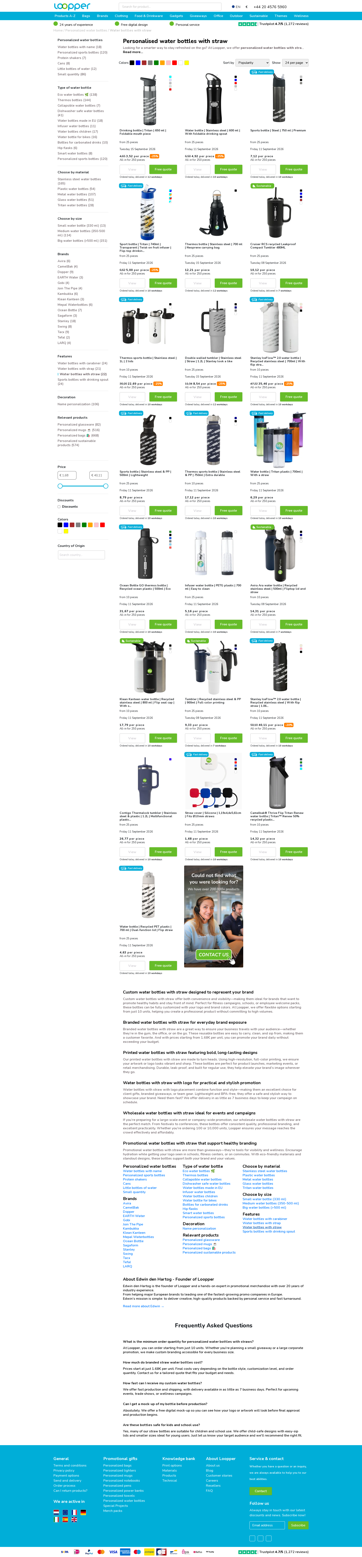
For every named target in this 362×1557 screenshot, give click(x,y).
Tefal (127, 1262)
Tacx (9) (63, 332)
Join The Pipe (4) (70, 288)
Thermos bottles (195, 1175)
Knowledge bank (178, 1459)
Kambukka (131, 1228)
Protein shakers (135, 1179)
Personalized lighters (119, 1470)
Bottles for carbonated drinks (205, 1204)
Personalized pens (117, 1485)
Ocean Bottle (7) (70, 310)
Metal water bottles (258, 1179)
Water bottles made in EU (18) (80, 121)
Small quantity (134, 1192)
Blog (209, 1470)
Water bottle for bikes (200, 1200)
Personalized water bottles (86, 30)
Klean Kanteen (134, 1232)
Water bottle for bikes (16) (77, 137)
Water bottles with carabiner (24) (82, 363)
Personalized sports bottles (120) (82, 52)
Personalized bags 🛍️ (199, 1248)
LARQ (127, 1266)
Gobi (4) (63, 283)
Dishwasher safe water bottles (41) (81, 113)
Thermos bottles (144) (74, 100)
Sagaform (130, 1245)
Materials (169, 1470)
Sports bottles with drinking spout (269, 1231)
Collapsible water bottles (202, 1179)
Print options (172, 1465)
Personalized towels (119, 1495)
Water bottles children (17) (78, 131)
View (132, 169)
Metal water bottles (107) (77, 194)
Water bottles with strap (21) (79, 369)
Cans (127, 1183)
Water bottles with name (142, 1171)
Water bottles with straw (130, 30)
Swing (128, 1253)
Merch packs (112, 1511)
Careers (212, 1480)
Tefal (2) (64, 337)
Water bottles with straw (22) (83, 374)
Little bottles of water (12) (77, 69)
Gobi (126, 1220)
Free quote (163, 169)
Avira (127, 1203)
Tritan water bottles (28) (76, 205)
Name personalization (199, 1228)
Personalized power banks (123, 1490)
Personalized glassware (201, 1240)
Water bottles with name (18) (80, 47)
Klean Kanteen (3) (71, 299)
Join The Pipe (133, 1224)
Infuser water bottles (199, 1192)
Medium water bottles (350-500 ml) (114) (81, 233)
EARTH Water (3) (70, 277)
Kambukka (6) (68, 294)
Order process (64, 1485)
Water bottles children (200, 1196)
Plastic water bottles (259, 1175)
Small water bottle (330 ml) (264, 1199)
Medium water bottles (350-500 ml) (271, 1203)
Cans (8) (64, 63)
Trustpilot (271, 24)
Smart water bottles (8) (75, 153)
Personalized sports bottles (144, 1175)
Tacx (126, 1258)
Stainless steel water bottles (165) (79, 181)
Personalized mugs (118, 1475)
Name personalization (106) (78, 404)
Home (58, 30)
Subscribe (298, 1525)
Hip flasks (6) (67, 148)
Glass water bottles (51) (76, 200)
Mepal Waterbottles (138, 1237)
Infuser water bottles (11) (77, 126)
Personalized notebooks (121, 1480)
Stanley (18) (67, 321)
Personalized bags (117, 1465)
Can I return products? (70, 1490)
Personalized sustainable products (209, 1252)
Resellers (213, 1485)
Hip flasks (190, 1209)
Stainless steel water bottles (265, 1171)
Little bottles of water (140, 1188)
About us (213, 1465)
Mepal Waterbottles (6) (75, 305)
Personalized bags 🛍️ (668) (78, 435)
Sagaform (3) (67, 316)
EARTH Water (134, 1216)
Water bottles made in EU (202, 1188)
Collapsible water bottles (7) (79, 105)
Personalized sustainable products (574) (77, 443)
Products (169, 1475)
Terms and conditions (70, 1465)
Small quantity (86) (72, 74)
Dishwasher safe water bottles (206, 1183)
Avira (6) (64, 261)
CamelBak (131, 1207)
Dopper (128, 1211)
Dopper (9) (66, 272)
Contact (261, 1491)
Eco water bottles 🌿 (199, 1171)
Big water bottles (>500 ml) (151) (82, 241)
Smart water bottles (198, 1213)
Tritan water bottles (258, 1188)
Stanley (129, 1249)
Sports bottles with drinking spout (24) (83, 382)
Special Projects (115, 1505)
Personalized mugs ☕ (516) (79, 430)
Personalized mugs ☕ (200, 1244)
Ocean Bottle (133, 1241)
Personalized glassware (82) (79, 424)
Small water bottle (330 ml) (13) (82, 226)
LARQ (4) (64, 343)
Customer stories (219, 1475)
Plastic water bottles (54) (76, 189)
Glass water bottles (258, 1183)
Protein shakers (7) (72, 58)
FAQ (209, 1490)
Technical (169, 1480)
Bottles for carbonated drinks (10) (83, 142)
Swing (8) (65, 326)
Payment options (66, 1475)
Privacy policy (63, 1470)
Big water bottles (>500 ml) (264, 1207)
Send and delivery (67, 1480)
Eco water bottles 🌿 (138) (77, 95)
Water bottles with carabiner (265, 1219)
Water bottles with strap (262, 1223)
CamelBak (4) (68, 266)
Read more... (133, 52)
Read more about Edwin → (143, 1306)
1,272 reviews (296, 24)
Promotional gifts (120, 1459)
